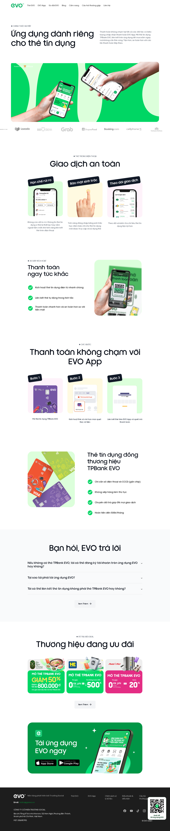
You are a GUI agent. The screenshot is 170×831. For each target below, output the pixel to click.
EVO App (42, 5)
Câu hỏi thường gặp (91, 5)
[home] (17, 6)
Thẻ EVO (31, 5)
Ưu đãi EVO (54, 5)
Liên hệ (107, 5)
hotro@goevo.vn (27, 802)
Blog (64, 5)
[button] (85, 564)
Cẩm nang (74, 5)
